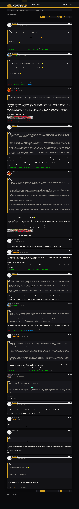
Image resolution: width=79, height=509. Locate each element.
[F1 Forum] (8, 10)
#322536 (70, 171)
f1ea (14, 376)
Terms (22, 504)
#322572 (70, 334)
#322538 (70, 239)
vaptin (14, 241)
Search (38, 4)
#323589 (70, 402)
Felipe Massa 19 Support (12, 14)
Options (38, 490)
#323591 (70, 417)
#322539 (70, 250)
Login (71, 4)
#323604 (70, 456)
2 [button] (57, 16)
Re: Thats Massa (15, 23)
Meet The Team (13, 1)
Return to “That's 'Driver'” (12, 494)
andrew (14, 419)
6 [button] (64, 16)
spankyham (15, 90)
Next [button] (71, 16)
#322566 (70, 303)
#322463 (70, 23)
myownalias (15, 55)
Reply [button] (10, 20)
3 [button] (59, 16)
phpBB (12, 507)
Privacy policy (17, 504)
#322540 (70, 273)
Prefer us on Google (10, 504)
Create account (65, 4)
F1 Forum (24, 1)
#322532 (70, 125)
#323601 (70, 430)
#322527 (70, 88)
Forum (33, 4)
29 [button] (68, 16)
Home (8, 1)
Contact (19, 1)
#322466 (70, 53)
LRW (14, 432)
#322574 (70, 374)
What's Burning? (16, 25)
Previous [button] (53, 16)
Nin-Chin (14, 404)
